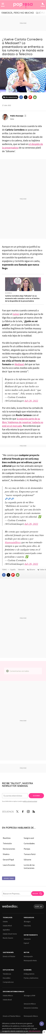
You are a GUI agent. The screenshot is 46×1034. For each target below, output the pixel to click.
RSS (34, 811)
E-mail (35, 97)
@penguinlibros (13, 542)
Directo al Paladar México (11, 1016)
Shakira (6, 854)
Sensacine (27, 939)
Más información (34, 1031)
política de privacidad (30, 801)
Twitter (25, 97)
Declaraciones (9, 848)
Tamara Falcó (30, 854)
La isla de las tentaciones (29, 866)
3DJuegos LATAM (29, 995)
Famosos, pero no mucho (18, 12)
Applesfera (6, 930)
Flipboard (30, 97)
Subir (37, 906)
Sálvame (32, 570)
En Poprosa (8, 293)
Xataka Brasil (7, 1000)
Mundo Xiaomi (8, 938)
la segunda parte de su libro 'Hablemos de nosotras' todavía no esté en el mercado (22, 422)
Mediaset (20, 364)
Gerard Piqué (8, 859)
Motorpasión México (31, 1016)
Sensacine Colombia (31, 1008)
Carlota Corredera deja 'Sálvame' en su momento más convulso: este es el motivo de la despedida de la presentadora (22, 298)
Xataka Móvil (7, 926)
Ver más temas (9, 878)
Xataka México (8, 995)
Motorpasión (28, 956)
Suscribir (36, 796)
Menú (3, 6)
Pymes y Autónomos (31, 978)
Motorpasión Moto (30, 960)
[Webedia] (10, 908)
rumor (16, 314)
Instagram (28, 811)
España (12, 570)
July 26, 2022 (31, 400)
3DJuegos (27, 921)
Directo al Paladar (9, 956)
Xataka (5, 921)
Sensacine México (30, 1004)
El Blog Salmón (29, 974)
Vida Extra (27, 926)
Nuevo (43, 6)
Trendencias (7, 974)
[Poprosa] (23, 4)
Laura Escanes (9, 865)
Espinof (26, 943)
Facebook (21, 97)
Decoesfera (6, 978)
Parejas (27, 848)
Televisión (21, 570)
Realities (7, 838)
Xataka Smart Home (10, 934)
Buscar (35, 893)
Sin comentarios (11, 97)
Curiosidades (29, 843)
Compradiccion (8, 982)
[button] (18, 115)
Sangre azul (29, 838)
